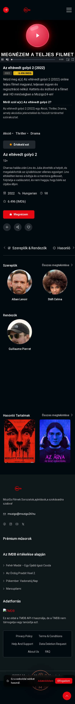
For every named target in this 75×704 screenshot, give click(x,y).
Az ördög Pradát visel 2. (21, 573)
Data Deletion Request (52, 643)
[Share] (18, 227)
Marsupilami (13, 588)
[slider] (33, 59)
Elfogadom (64, 680)
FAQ (47, 651)
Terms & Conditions (50, 636)
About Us (33, 651)
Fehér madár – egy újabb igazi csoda (28, 565)
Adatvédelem (45, 680)
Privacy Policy (24, 636)
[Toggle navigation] (69, 10)
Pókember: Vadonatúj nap (22, 580)
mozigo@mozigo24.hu (21, 513)
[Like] (28, 227)
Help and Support (22, 643)
